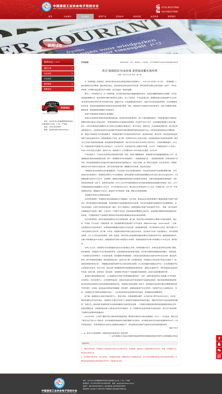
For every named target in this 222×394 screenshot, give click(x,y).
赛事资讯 (47, 89)
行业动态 (47, 79)
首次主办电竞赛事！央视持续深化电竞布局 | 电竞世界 (107, 333)
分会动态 (47, 73)
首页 (50, 16)
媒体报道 (47, 84)
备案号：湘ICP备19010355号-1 (93, 386)
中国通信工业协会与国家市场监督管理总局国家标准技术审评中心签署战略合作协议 (146, 336)
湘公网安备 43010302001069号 (115, 386)
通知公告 (47, 68)
